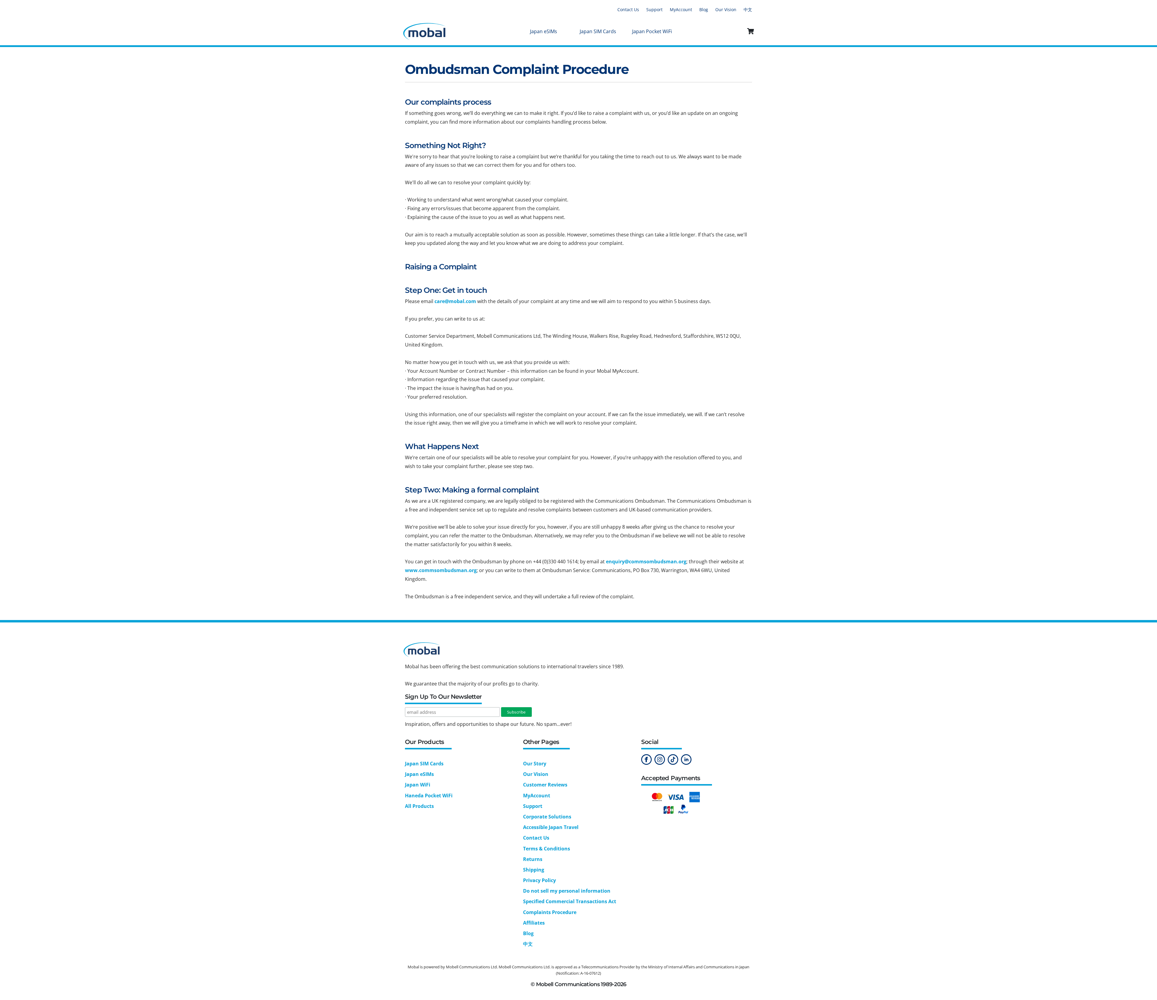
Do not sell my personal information (566, 891)
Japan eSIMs (419, 774)
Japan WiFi (417, 784)
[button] (751, 31)
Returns (532, 859)
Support (654, 9)
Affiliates (534, 922)
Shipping (533, 869)
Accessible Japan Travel (550, 827)
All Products (419, 806)
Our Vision (725, 9)
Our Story (534, 763)
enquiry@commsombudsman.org (646, 561)
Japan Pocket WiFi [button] (652, 31)
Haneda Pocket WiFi (429, 795)
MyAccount (681, 9)
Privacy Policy (539, 880)
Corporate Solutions (547, 816)
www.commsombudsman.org (441, 570)
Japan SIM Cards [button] (598, 31)
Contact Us (628, 9)
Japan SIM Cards (424, 763)
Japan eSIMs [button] (543, 31)
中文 (748, 9)
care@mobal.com (455, 301)
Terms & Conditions (546, 848)
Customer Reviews (545, 784)
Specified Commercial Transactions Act (569, 901)
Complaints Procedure (549, 912)
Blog (703, 9)
